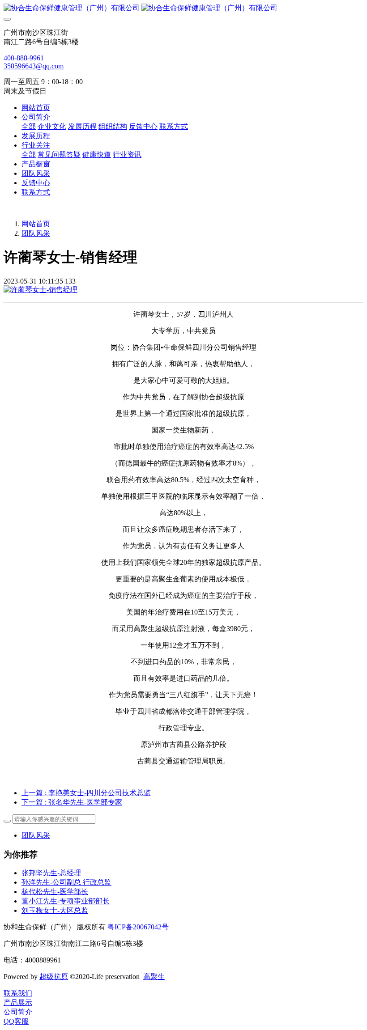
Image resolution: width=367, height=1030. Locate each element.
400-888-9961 (24, 58)
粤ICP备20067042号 (138, 927)
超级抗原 (53, 976)
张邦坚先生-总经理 (51, 873)
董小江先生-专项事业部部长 (65, 901)
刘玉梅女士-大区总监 (54, 910)
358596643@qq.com (34, 66)
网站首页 (35, 107)
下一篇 (71, 802)
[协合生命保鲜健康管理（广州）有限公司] (183, 8)
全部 (28, 126)
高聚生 (154, 976)
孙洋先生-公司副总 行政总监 (66, 882)
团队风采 (35, 233)
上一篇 (86, 793)
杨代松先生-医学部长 (54, 891)
